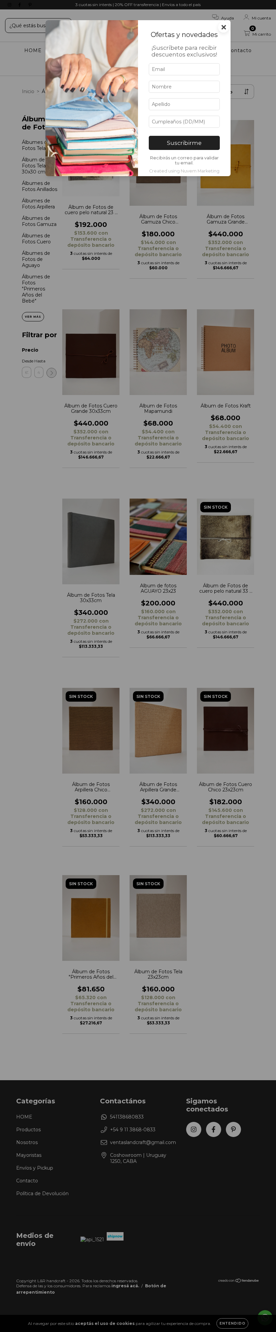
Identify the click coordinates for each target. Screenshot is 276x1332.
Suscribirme (184, 143)
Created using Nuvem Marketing (184, 170)
